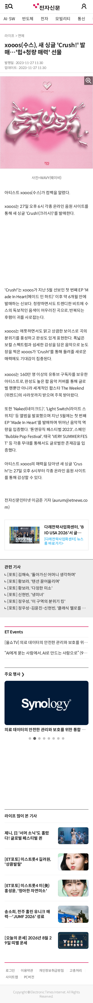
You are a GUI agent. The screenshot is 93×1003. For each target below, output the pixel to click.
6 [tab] (53, 738)
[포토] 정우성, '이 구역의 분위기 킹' (36, 601)
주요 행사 (14, 674)
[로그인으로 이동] (83, 6)
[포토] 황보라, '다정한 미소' (30, 588)
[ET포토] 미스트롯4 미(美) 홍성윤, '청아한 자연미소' (27, 888)
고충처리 (76, 970)
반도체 (27, 18)
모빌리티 (62, 18)
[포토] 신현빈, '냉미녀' (25, 594)
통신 (81, 18)
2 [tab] (34, 738)
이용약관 (27, 970)
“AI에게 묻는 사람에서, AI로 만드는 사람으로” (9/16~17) (46, 653)
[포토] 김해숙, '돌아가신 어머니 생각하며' (41, 574)
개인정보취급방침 (51, 970)
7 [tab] (58, 738)
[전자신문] (46, 6)
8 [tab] (63, 738)
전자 (44, 18)
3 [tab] (39, 738)
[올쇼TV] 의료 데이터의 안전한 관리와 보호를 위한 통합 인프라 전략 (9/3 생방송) (46, 642)
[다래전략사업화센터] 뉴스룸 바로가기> (64, 541)
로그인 (10, 970)
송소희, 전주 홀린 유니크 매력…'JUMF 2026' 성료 (27, 914)
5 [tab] (49, 738)
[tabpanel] (46, 707)
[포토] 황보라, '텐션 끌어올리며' (33, 581)
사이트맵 (12, 977)
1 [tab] (30, 738)
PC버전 (29, 977)
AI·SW (9, 18)
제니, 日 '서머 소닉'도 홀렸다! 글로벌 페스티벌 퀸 (27, 836)
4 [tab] (44, 738)
